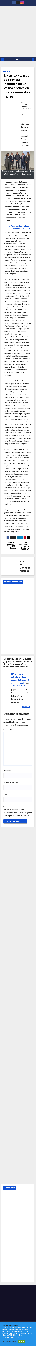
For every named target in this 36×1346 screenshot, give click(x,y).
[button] (29, 59)
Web (5, 795)
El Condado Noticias (25, 105)
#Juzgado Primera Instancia (25, 139)
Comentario (9, 729)
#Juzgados (26, 145)
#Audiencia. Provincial (25, 116)
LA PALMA (7, 71)
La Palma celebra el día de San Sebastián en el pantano (24, 546)
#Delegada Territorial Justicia (25, 127)
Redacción (7, 601)
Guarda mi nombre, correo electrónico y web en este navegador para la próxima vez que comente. (18, 813)
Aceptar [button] (21, 1341)
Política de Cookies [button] (9, 1341)
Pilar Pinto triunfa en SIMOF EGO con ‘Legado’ (11, 545)
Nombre (7, 771)
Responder (26, 706)
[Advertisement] (18, 38)
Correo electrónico (11, 783)
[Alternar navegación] (17, 59)
